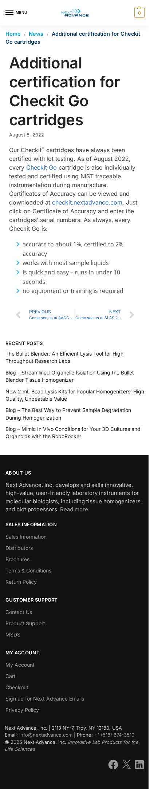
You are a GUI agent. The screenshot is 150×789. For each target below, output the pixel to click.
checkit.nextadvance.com (87, 202)
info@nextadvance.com (45, 735)
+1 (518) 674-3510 (114, 735)
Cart (10, 676)
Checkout (16, 687)
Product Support (25, 623)
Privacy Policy (22, 710)
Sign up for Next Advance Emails (44, 698)
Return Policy (21, 582)
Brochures (17, 559)
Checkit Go (41, 167)
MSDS (12, 634)
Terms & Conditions (28, 570)
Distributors (19, 548)
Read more (74, 509)
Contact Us (18, 612)
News (36, 34)
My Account (20, 665)
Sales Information (26, 537)
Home (13, 34)
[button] (139, 13)
